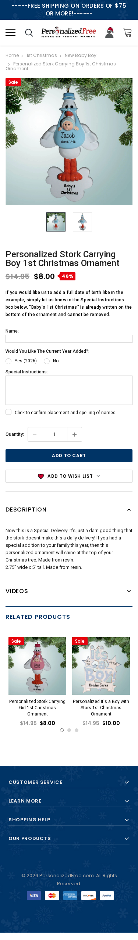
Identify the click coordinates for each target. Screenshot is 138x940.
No (56, 360)
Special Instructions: (27, 371)
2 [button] (69, 730)
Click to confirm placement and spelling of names (65, 412)
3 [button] (76, 730)
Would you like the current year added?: (47, 351)
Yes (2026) (26, 360)
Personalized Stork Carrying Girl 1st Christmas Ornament (37, 707)
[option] (69, 141)
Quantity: (15, 434)
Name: (12, 331)
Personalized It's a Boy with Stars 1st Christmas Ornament (101, 707)
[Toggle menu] (10, 32)
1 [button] (62, 730)
